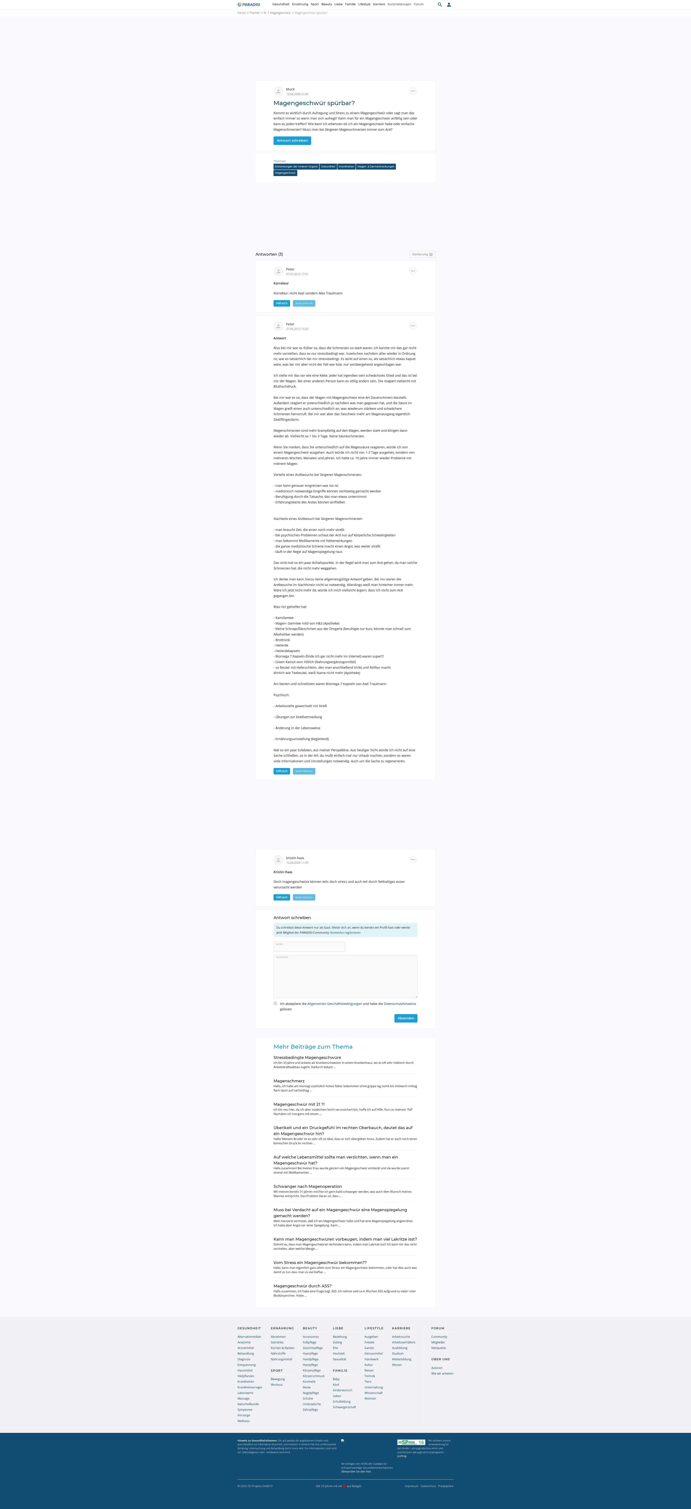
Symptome (245, 1410)
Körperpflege (312, 1370)
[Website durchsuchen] (439, 4)
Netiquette (438, 1348)
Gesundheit (281, 4)
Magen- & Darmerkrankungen (376, 166)
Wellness (244, 1421)
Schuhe (308, 1398)
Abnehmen (278, 1337)
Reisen (369, 1370)
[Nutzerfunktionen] (448, 4)
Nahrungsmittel (281, 1359)
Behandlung (246, 1353)
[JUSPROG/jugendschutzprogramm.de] (411, 1442)
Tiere (368, 1382)
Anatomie (244, 1342)
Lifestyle (364, 4)
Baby (336, 1379)
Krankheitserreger (250, 1387)
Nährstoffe (278, 1353)
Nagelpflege (311, 1393)
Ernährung (300, 4)
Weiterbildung (401, 1359)
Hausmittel (245, 1370)
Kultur (369, 1365)
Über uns (440, 1359)
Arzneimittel (246, 1348)
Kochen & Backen (282, 1348)
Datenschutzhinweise (400, 1003)
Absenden (406, 1018)
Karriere (379, 4)
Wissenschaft (374, 1393)
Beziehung (340, 1337)
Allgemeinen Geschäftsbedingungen (334, 1003)
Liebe (339, 4)
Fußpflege (309, 1342)
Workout (277, 1385)
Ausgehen (371, 1337)
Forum (419, 4)
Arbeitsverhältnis (403, 1342)
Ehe (335, 1348)
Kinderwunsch (342, 1390)
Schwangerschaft (344, 1407)
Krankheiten (346, 166)
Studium (398, 1353)
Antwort (282, 957)
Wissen (397, 1365)
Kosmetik (309, 1382)
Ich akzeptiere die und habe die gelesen (348, 1006)
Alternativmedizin (249, 1337)
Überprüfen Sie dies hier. (356, 1471)
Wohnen (370, 1398)
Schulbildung (342, 1402)
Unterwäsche (312, 1404)
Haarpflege (310, 1353)
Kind (336, 1385)
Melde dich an (341, 927)
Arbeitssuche (401, 1337)
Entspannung (247, 1365)
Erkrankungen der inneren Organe (296, 166)
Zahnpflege (310, 1410)
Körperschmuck (313, 1376)
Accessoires (311, 1337)
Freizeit (369, 1342)
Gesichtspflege (313, 1348)
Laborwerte (245, 1393)
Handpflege (311, 1359)
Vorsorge (244, 1415)
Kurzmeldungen (399, 4)
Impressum (412, 1486)
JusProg (401, 1456)
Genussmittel (374, 1353)
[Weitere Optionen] (412, 90)
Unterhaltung (374, 1387)
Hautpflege (310, 1365)
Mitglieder (438, 1342)
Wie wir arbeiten (442, 1373)
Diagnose (244, 1359)
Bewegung (278, 1379)
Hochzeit (339, 1353)
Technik (370, 1376)
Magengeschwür (280, 13)
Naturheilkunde (248, 1404)
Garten (369, 1348)
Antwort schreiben (292, 141)
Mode (307, 1387)
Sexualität (339, 1359)
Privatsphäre (445, 1486)
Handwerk (371, 1359)
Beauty (326, 4)
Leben (337, 1396)
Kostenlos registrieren (345, 933)
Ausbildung (399, 1348)
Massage (243, 1398)
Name (279, 944)
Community (439, 1337)
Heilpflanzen (246, 1376)
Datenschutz (428, 1486)
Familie (350, 4)
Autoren (436, 1368)
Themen (255, 13)
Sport (315, 4)
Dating (337, 1342)
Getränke (277, 1342)
